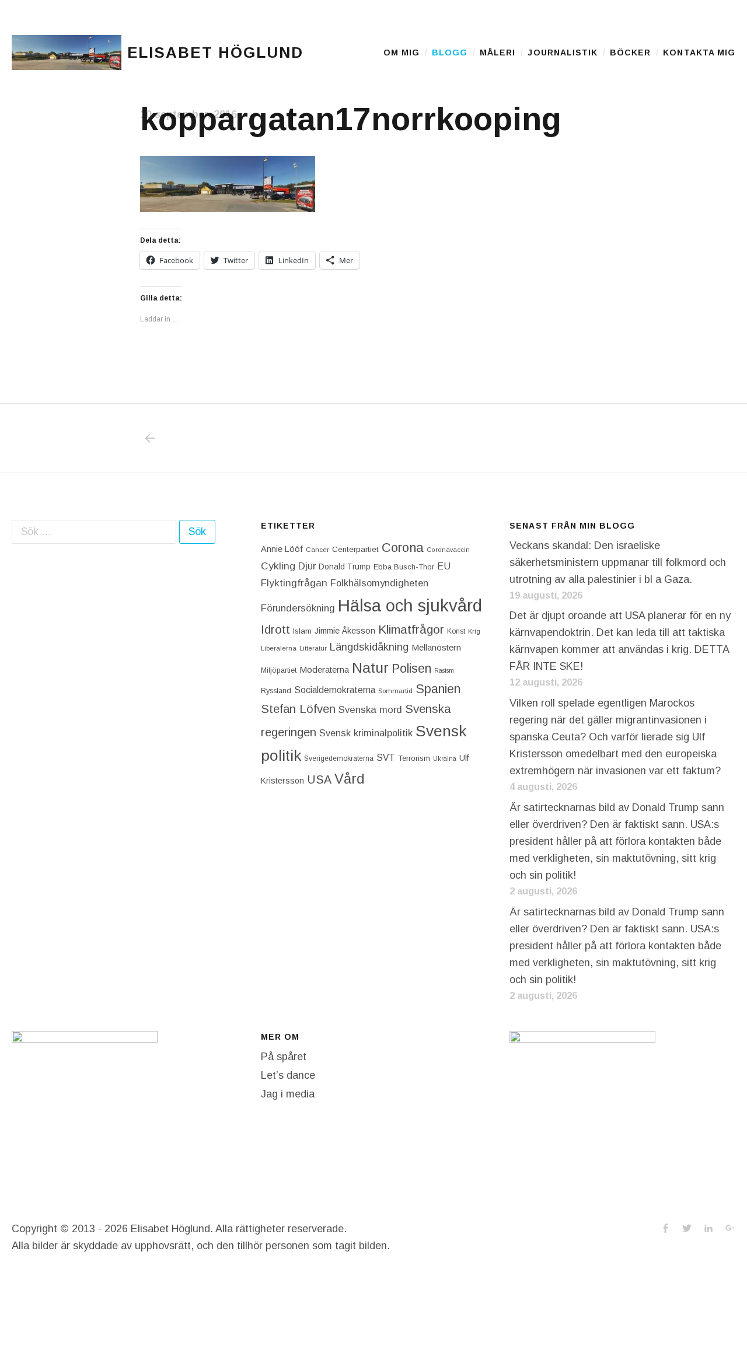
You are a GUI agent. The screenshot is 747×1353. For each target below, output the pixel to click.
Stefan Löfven (298, 708)
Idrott (275, 629)
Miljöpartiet (278, 670)
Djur (307, 566)
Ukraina (444, 758)
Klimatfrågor (411, 629)
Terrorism (414, 758)
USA (319, 779)
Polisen (411, 668)
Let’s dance (288, 1075)
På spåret (283, 1056)
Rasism (444, 670)
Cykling (278, 566)
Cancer (317, 549)
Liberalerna (278, 648)
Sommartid (395, 690)
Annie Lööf (282, 549)
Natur (370, 668)
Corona (403, 547)
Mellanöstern (436, 647)
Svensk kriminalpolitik (366, 733)
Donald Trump (345, 566)
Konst (456, 631)
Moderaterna (324, 669)
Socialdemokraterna (334, 690)
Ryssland (276, 691)
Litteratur (313, 648)
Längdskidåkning (369, 647)
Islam (302, 631)
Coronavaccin (448, 549)
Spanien (438, 688)
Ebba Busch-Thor (404, 566)
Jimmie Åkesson (345, 630)
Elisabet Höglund (215, 52)
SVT (385, 758)
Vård (349, 778)
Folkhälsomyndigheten (379, 583)
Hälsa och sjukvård (410, 605)
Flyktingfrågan (294, 583)
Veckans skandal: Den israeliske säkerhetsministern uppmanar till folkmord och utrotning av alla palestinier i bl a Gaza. (617, 562)
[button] (66, 52)
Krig (474, 631)
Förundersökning (298, 608)
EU (444, 566)
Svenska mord (370, 709)
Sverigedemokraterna (339, 758)
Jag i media (288, 1094)
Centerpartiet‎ (355, 549)
